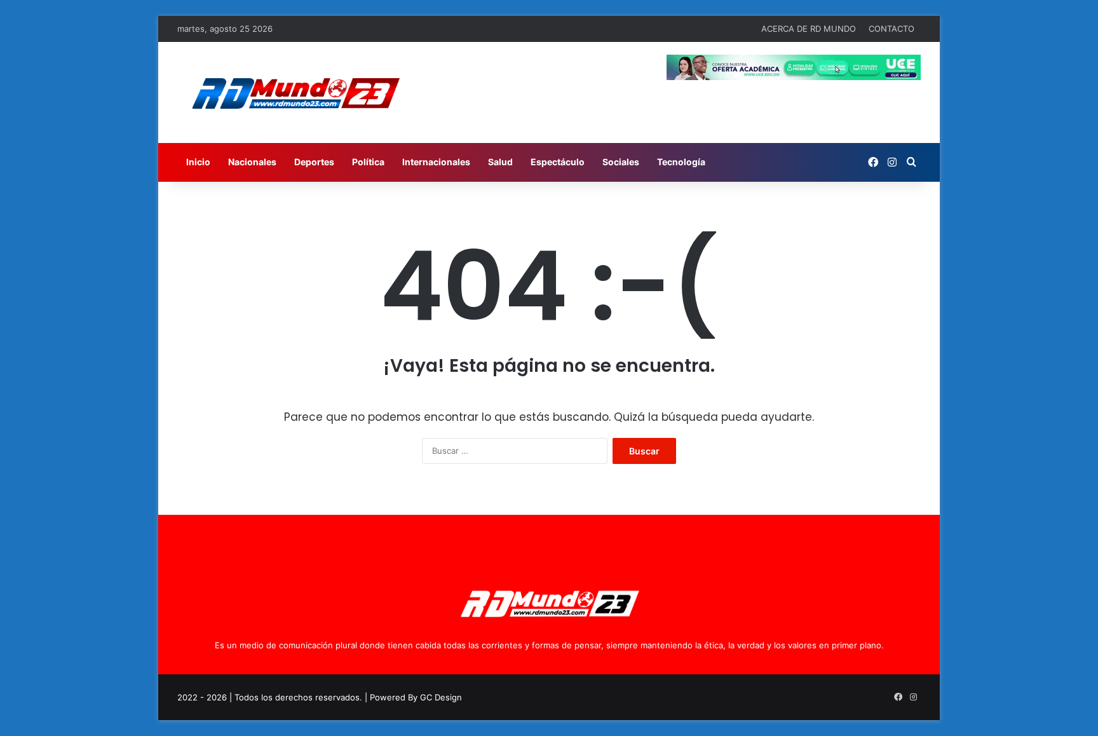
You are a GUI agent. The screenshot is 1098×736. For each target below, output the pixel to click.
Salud (500, 161)
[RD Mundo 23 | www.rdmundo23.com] (294, 92)
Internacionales (436, 161)
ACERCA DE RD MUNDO (808, 29)
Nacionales (252, 161)
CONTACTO (891, 29)
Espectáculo (558, 161)
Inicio (198, 161)
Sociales (620, 161)
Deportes (314, 161)
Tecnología (681, 161)
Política (368, 161)
